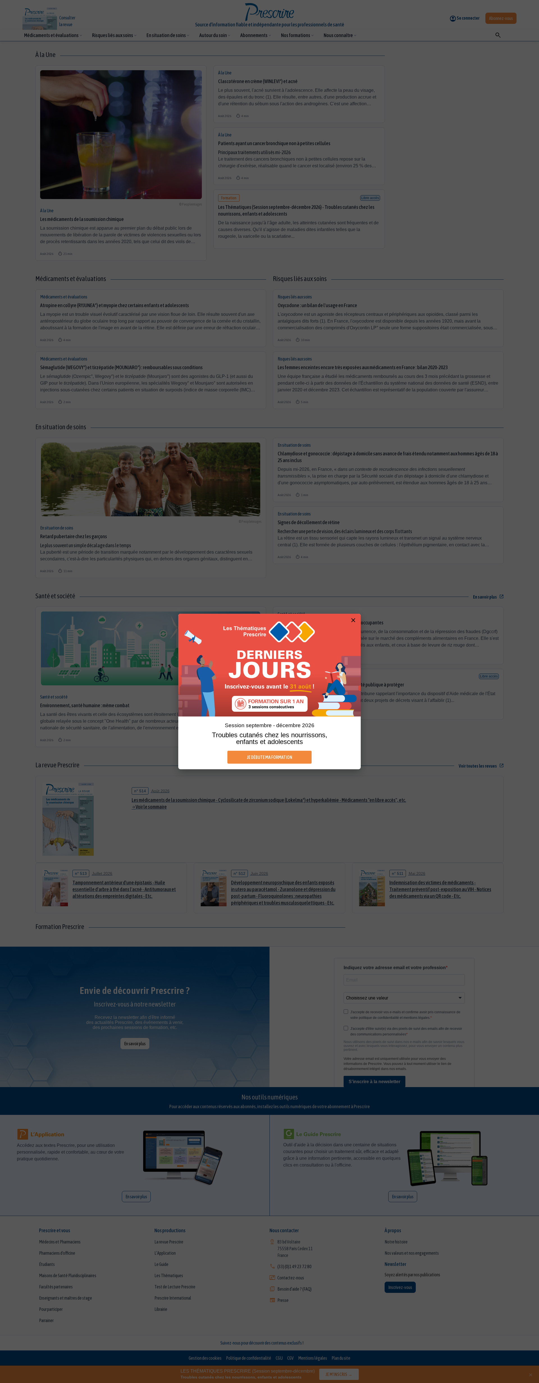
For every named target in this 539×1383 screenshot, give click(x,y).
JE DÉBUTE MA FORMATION (269, 757)
